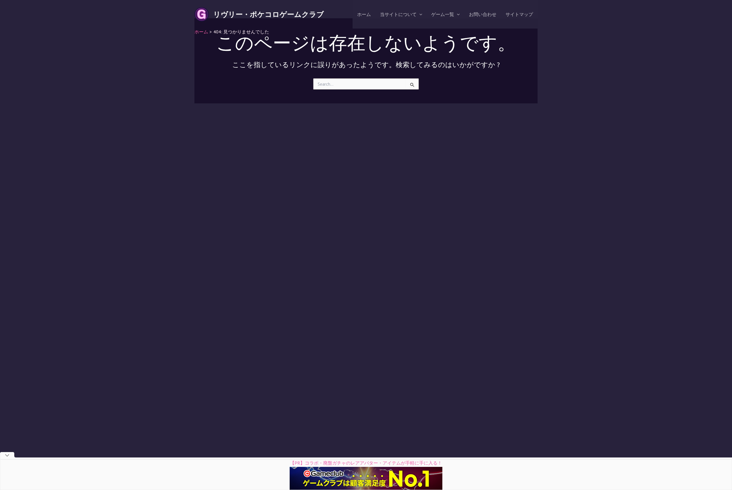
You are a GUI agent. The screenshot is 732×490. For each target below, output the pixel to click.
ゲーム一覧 (442, 14)
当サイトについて (398, 14)
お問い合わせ (482, 14)
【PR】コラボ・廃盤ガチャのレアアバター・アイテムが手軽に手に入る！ (366, 463)
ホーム (364, 14)
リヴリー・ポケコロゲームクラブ (268, 14)
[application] (419, 14)
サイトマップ (519, 14)
